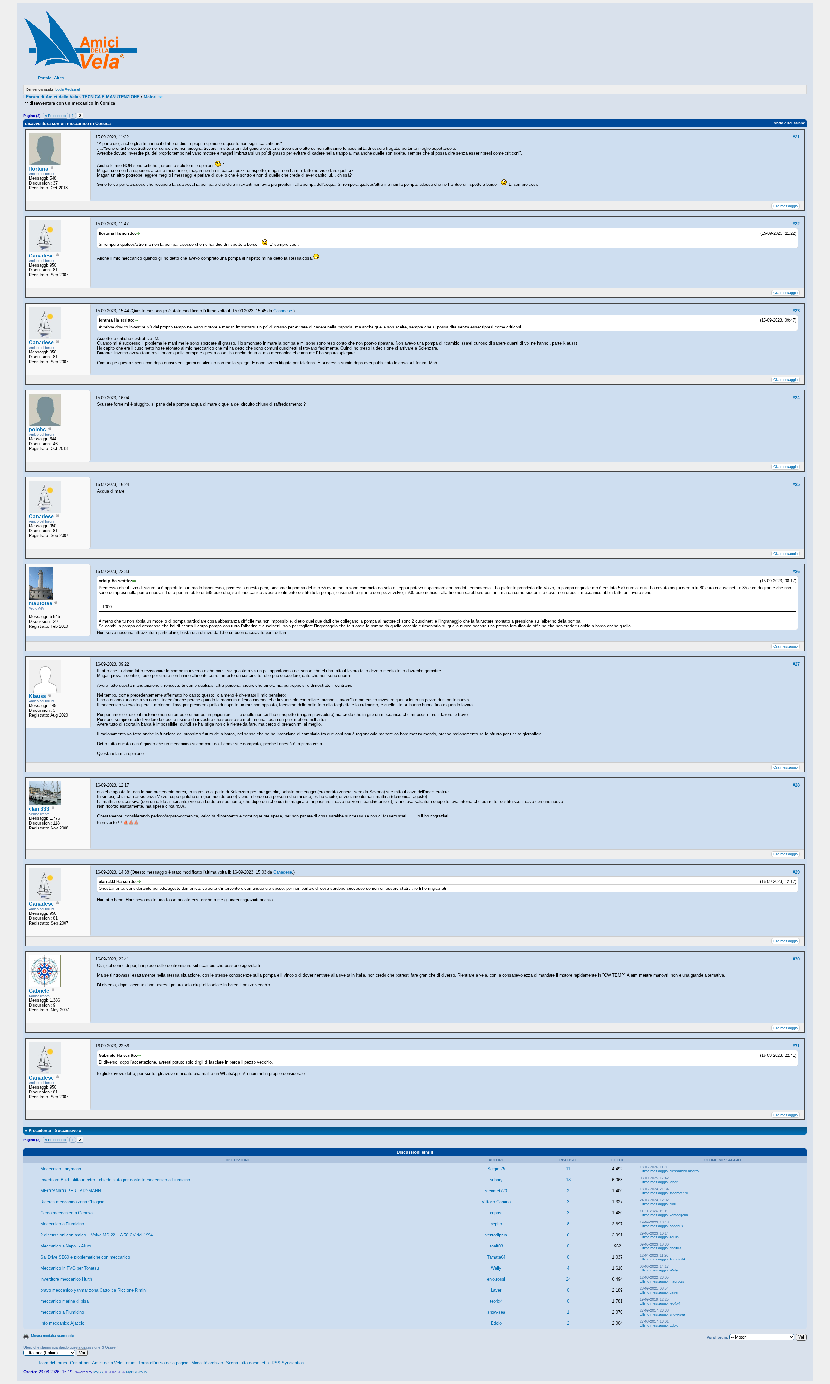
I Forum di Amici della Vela (50, 96)
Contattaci (79, 1362)
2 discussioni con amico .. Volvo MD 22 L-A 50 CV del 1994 (97, 1235)
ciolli (673, 1204)
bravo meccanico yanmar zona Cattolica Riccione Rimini (94, 1290)
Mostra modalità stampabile (52, 1336)
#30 (796, 959)
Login (59, 89)
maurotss (40, 603)
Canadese (41, 255)
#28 (796, 785)
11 (568, 1168)
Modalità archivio (207, 1362)
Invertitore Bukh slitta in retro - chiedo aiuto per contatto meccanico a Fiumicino (115, 1179)
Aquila (674, 1237)
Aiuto (59, 78)
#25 (796, 484)
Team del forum (52, 1362)
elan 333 (39, 809)
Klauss (37, 696)
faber (674, 1182)
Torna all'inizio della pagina (163, 1362)
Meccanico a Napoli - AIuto (66, 1246)
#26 (796, 571)
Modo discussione (789, 123)
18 (568, 1179)
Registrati (72, 89)
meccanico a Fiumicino (62, 1312)
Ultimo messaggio (654, 1171)
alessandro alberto (684, 1171)
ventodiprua (679, 1215)
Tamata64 (496, 1257)
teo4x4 (496, 1301)
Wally (496, 1268)
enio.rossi (496, 1279)
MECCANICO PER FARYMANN (71, 1190)
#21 (796, 137)
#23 (796, 310)
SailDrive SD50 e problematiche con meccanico (85, 1257)
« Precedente (55, 116)
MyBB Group (136, 1372)
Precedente (40, 1130)
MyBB (98, 1372)
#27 (796, 664)
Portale (44, 78)
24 (568, 1279)
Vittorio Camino (496, 1201)
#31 (796, 1046)
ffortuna (38, 169)
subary (496, 1179)
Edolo (496, 1323)
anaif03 (496, 1246)
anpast (496, 1213)
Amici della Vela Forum (114, 1362)
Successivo (66, 1130)
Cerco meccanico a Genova (67, 1213)
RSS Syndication (288, 1362)
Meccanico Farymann (61, 1168)
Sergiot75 (496, 1168)
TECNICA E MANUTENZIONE (111, 96)
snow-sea (496, 1312)
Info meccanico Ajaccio (62, 1323)
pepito (496, 1224)
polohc (37, 429)
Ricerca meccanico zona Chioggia (72, 1201)
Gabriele (39, 991)
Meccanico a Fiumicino (62, 1224)
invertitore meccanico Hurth (66, 1279)
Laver (496, 1290)
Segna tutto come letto (247, 1362)
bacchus (676, 1226)
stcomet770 (496, 1190)
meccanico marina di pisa (65, 1301)
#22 (796, 223)
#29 (796, 872)
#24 (796, 397)
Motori (150, 96)
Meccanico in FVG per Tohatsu (70, 1268)
